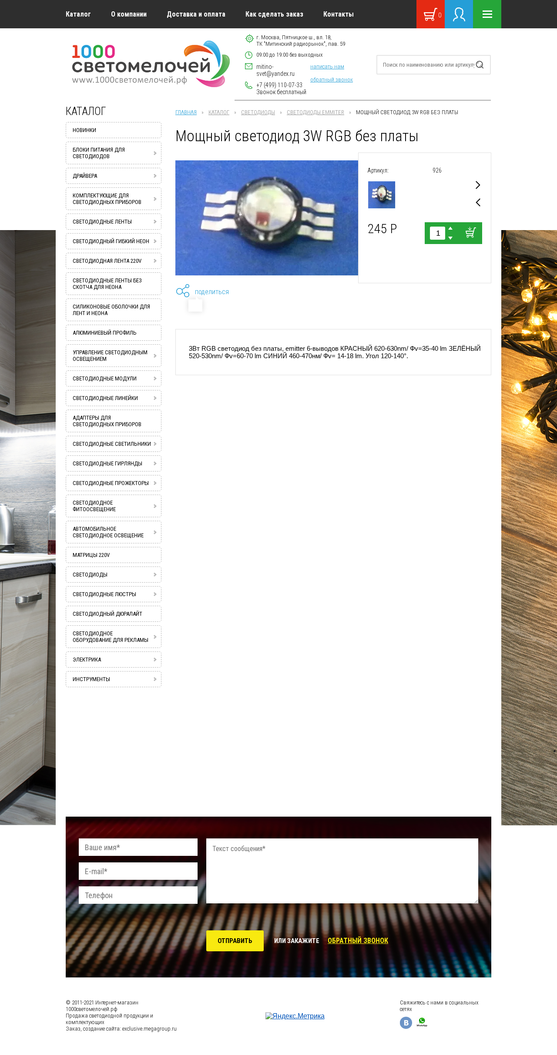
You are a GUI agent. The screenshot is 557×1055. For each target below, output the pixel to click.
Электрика (87, 659)
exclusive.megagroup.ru (149, 1028)
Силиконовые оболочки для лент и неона (111, 309)
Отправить (235, 941)
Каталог (78, 14)
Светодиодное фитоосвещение (94, 505)
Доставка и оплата (196, 14)
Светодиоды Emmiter (315, 112)
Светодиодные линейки (105, 398)
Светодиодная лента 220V (107, 261)
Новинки (84, 130)
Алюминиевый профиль (105, 332)
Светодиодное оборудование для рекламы (110, 636)
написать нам (327, 66)
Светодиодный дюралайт (107, 614)
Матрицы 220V (91, 555)
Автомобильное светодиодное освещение (108, 532)
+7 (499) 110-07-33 (279, 84)
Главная (186, 112)
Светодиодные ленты (102, 221)
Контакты (338, 14)
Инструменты (91, 679)
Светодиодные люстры (104, 594)
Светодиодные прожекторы (111, 483)
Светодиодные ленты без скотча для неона (107, 283)
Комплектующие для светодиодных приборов (107, 198)
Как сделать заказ (274, 14)
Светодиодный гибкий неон (111, 241)
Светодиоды (258, 112)
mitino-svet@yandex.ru (275, 70)
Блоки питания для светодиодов (99, 152)
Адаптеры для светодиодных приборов (107, 420)
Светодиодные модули (105, 378)
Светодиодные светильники (112, 444)
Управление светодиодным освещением (110, 355)
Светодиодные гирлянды (107, 463)
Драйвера (85, 176)
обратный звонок (331, 79)
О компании (129, 14)
